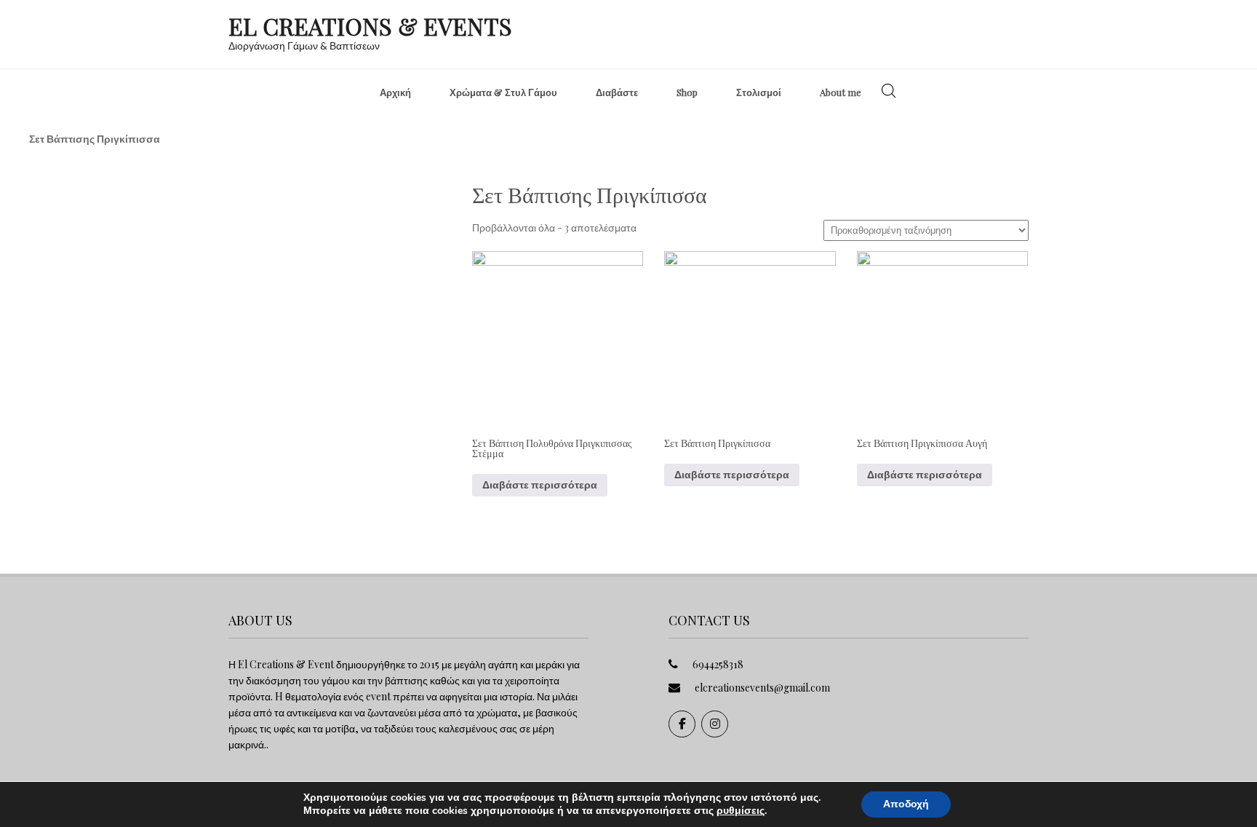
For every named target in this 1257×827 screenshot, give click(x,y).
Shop (687, 92)
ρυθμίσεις (741, 811)
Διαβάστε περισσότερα (539, 484)
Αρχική (395, 92)
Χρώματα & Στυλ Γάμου (503, 92)
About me (840, 92)
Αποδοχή (906, 804)
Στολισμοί (758, 92)
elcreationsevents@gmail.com (762, 688)
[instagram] (714, 724)
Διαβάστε (617, 92)
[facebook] (682, 724)
